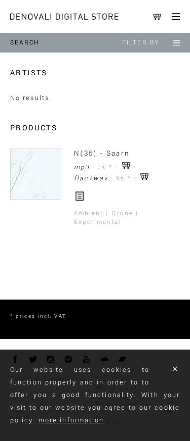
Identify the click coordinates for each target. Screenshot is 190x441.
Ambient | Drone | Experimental (106, 217)
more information (71, 420)
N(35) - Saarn (102, 153)
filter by (140, 42)
